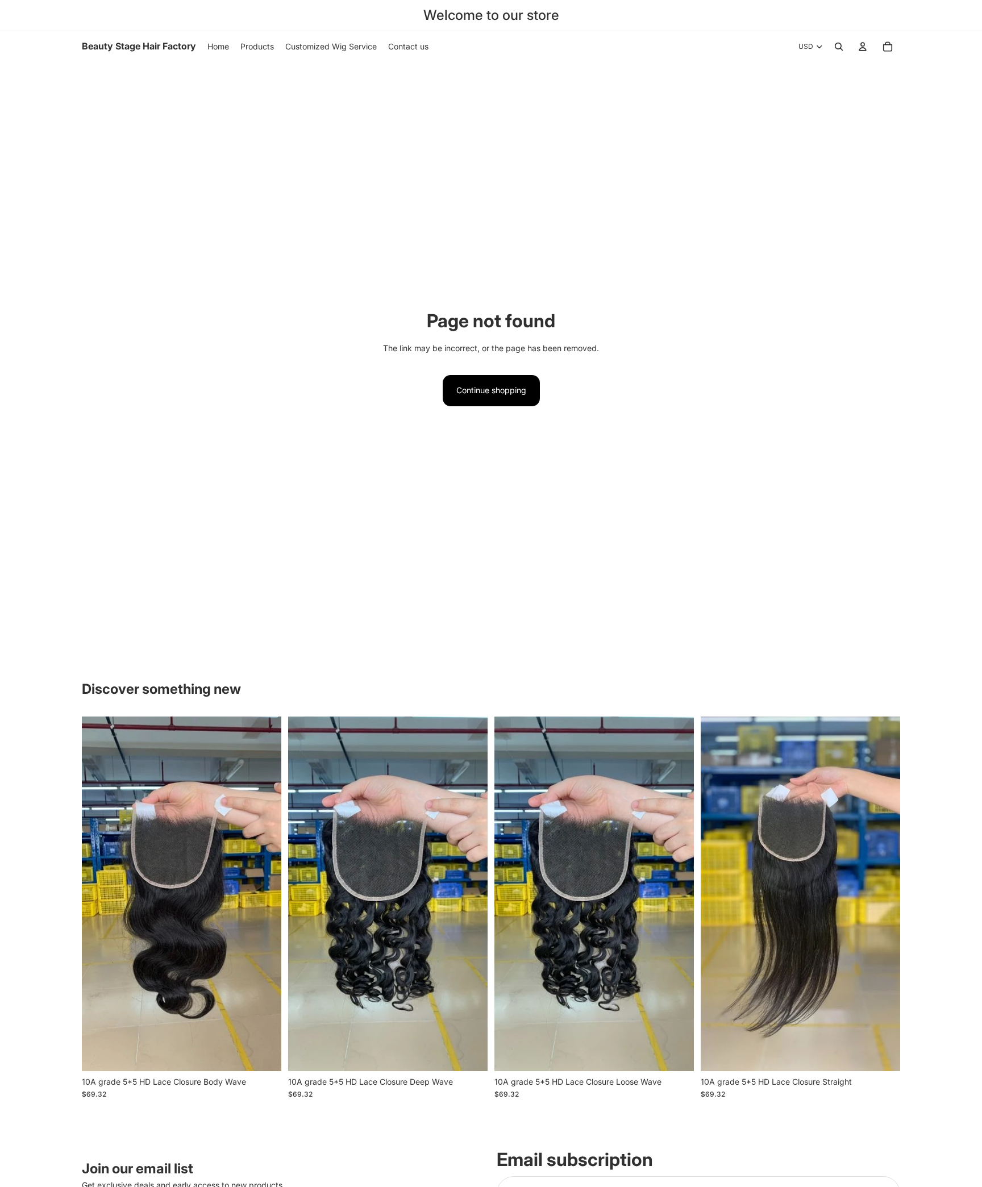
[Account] (862, 46)
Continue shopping (491, 390)
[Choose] (263, 1053)
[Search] (838, 46)
